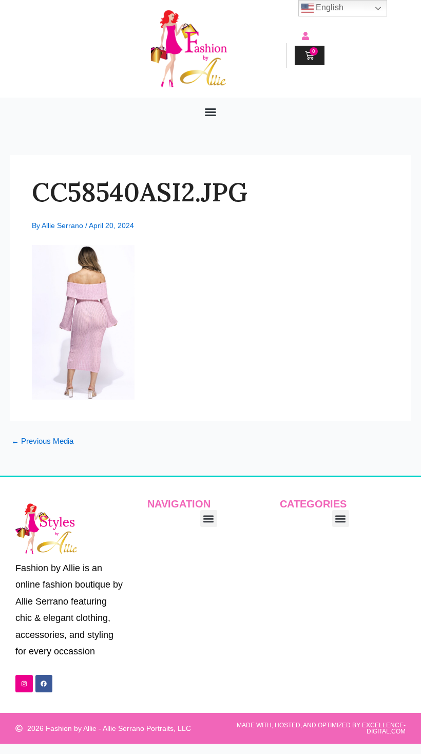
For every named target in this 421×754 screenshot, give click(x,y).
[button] (210, 112)
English (328, 7)
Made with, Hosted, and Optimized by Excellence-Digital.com (321, 728)
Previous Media (42, 441)
